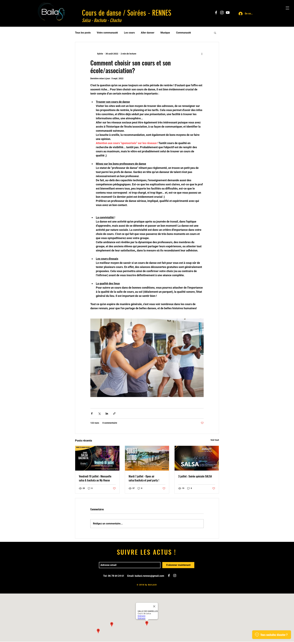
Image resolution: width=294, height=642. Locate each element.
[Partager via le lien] (114, 413)
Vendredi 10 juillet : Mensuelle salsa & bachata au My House (95, 478)
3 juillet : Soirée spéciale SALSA (195, 476)
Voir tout (215, 440)
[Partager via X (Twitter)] (99, 413)
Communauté (183, 32)
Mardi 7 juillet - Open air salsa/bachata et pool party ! (144, 478)
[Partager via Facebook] (91, 413)
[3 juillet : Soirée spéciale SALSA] (197, 458)
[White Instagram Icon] (222, 12)
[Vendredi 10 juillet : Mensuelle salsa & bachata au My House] (97, 458)
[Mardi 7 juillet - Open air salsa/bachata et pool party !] (147, 458)
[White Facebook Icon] (216, 12)
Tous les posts (83, 32)
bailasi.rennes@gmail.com (149, 575)
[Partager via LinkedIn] (106, 413)
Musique (165, 32)
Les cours (129, 32)
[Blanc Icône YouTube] (227, 12)
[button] (215, 33)
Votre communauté (107, 32)
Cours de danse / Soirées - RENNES (126, 13)
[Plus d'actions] (202, 54)
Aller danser (147, 32)
